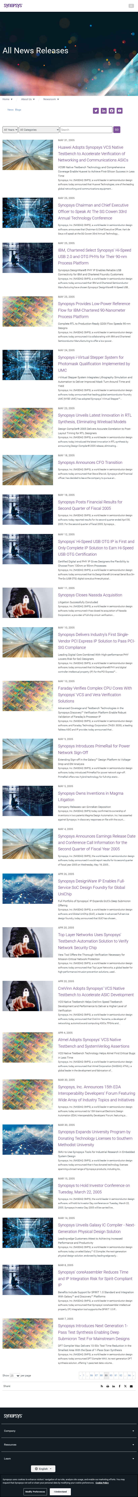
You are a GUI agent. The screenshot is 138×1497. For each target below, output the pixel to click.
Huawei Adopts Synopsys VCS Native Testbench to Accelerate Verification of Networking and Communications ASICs (93, 154)
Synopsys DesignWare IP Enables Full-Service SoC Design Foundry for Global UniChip (91, 887)
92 (120, 1375)
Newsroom (49, 99)
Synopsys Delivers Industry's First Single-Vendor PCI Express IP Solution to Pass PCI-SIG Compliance (96, 641)
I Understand (60, 1491)
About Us (26, 99)
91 (116, 1375)
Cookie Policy (102, 1483)
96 (129, 1375)
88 (101, 1375)
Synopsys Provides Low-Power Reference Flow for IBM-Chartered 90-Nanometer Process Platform (94, 310)
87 (96, 1375)
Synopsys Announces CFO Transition (90, 462)
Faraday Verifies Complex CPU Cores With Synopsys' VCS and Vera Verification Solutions (95, 695)
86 (91, 1375)
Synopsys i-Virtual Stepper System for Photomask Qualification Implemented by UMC (94, 364)
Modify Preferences (35, 1491)
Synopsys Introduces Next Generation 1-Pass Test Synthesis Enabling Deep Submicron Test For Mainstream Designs (94, 1332)
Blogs (18, 109)
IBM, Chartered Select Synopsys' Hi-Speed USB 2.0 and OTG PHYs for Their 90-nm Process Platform (94, 257)
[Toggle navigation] (131, 6)
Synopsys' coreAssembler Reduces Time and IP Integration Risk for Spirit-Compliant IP (95, 1278)
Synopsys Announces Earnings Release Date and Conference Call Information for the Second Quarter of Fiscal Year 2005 (96, 843)
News (10, 109)
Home (6, 99)
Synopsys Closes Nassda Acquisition (90, 595)
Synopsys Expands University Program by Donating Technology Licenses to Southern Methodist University (95, 1138)
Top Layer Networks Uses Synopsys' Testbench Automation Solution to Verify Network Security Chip (93, 941)
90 (111, 1375)
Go (117, 129)
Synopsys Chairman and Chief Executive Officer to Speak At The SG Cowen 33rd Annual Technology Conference (93, 211)
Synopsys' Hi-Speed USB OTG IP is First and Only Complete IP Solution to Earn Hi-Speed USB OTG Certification (96, 548)
